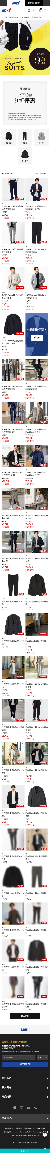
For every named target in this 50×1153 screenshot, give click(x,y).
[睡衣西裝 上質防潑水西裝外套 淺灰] (36, 499)
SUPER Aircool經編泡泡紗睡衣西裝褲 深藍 (12, 207)
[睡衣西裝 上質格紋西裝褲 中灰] (13, 839)
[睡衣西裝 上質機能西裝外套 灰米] (13, 753)
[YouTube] (28, 1107)
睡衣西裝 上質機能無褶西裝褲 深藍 (36, 728)
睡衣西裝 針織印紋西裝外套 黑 (13, 894)
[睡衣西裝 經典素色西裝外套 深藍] (13, 624)
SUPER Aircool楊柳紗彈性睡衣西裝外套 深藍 (35, 474)
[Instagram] (21, 1107)
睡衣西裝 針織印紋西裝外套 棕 (13, 968)
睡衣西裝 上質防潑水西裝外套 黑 (36, 560)
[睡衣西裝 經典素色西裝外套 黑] (36, 585)
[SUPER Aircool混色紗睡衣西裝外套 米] (13, 278)
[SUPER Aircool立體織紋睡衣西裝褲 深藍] (36, 233)
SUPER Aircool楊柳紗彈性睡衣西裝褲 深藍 (12, 431)
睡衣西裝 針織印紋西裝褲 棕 (35, 931)
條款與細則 (9, 1128)
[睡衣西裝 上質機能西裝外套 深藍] (13, 796)
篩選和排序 (9, 173)
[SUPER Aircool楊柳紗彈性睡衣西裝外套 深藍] (36, 456)
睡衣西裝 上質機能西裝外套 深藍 (13, 814)
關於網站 (19, 1128)
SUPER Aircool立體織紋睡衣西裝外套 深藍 (12, 342)
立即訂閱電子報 (25, 1064)
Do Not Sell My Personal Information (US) (25, 1135)
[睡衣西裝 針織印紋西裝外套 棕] (13, 950)
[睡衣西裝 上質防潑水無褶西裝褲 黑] (13, 542)
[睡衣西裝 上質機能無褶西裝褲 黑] (13, 710)
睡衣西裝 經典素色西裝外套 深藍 (13, 642)
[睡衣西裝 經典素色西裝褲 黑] (13, 585)
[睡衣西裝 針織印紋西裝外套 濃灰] (36, 796)
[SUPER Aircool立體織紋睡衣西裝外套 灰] (36, 278)
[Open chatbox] (45, 1134)
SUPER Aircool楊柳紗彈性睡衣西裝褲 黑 (35, 388)
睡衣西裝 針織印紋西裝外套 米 (13, 685)
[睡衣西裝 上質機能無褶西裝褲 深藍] (36, 710)
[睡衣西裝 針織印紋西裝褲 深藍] (36, 987)
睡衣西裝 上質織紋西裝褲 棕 (35, 894)
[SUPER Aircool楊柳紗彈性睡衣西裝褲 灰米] (13, 370)
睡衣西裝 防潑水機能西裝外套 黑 (36, 858)
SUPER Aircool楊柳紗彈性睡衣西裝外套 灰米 (35, 431)
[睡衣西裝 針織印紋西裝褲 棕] (36, 913)
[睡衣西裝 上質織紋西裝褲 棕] (36, 876)
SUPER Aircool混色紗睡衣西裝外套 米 (12, 296)
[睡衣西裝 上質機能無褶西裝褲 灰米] (36, 667)
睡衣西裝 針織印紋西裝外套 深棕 (36, 968)
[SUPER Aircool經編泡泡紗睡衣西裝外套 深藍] (36, 189)
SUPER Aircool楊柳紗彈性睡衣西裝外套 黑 (12, 474)
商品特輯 (7, 1097)
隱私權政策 (35, 1052)
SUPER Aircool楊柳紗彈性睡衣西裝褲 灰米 (12, 388)
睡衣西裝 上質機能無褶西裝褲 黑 (13, 728)
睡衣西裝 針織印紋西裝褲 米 (35, 642)
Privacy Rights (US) (39, 1132)
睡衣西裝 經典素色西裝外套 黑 (36, 603)
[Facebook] (14, 1107)
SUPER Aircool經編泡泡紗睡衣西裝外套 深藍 (35, 207)
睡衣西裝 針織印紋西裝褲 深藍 (35, 1005)
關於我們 (7, 1078)
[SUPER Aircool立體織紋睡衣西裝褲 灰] (13, 233)
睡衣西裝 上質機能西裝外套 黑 (36, 771)
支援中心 (7, 1118)
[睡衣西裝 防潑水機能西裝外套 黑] (36, 839)
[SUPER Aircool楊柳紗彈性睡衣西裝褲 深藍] (13, 413)
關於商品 (7, 1087)
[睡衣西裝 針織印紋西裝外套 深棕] (36, 950)
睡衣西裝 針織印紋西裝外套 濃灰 (36, 814)
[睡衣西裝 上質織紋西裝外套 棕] (13, 913)
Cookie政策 (41, 1128)
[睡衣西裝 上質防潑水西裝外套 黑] (36, 542)
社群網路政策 (29, 1128)
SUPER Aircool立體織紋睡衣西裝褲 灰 (12, 251)
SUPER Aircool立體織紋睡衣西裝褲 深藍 (35, 251)
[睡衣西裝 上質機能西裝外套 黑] (36, 753)
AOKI (3, 203)
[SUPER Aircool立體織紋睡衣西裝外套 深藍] (13, 324)
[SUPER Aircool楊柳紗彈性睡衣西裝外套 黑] (13, 456)
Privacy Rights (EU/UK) (22, 1132)
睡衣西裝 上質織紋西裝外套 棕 (13, 931)
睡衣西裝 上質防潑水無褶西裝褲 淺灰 (13, 517)
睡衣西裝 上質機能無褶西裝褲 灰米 (36, 685)
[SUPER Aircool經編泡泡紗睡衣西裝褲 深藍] (13, 189)
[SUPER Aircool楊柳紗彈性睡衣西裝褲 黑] (36, 370)
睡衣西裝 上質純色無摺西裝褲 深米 (13, 1005)
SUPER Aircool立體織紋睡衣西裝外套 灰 (35, 296)
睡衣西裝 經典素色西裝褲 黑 (12, 603)
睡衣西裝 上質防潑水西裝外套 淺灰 (36, 517)
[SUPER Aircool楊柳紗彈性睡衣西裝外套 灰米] (36, 413)
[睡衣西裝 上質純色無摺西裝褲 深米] (13, 987)
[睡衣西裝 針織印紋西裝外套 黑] (13, 876)
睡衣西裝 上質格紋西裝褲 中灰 (12, 858)
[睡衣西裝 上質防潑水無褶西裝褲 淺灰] (13, 499)
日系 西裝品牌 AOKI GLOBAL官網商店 (17, 17)
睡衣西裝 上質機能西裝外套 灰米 (13, 771)
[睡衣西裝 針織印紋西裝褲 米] (36, 624)
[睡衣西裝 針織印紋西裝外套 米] (13, 667)
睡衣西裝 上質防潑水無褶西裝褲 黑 (13, 560)
